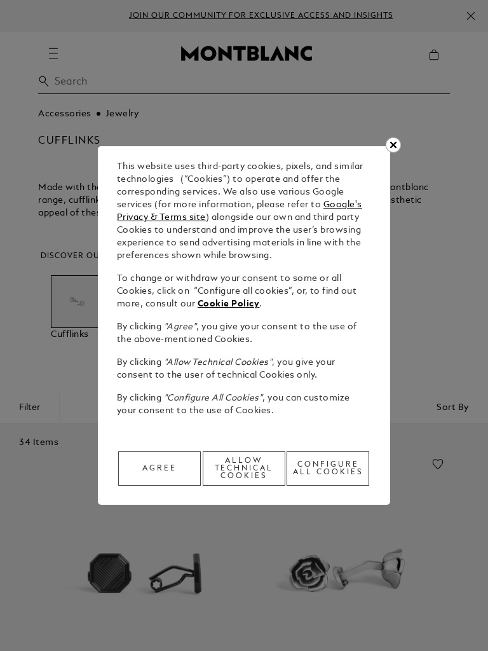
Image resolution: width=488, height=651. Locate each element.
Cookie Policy (229, 304)
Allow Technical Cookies (244, 468)
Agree (159, 468)
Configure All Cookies (328, 468)
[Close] (393, 145)
